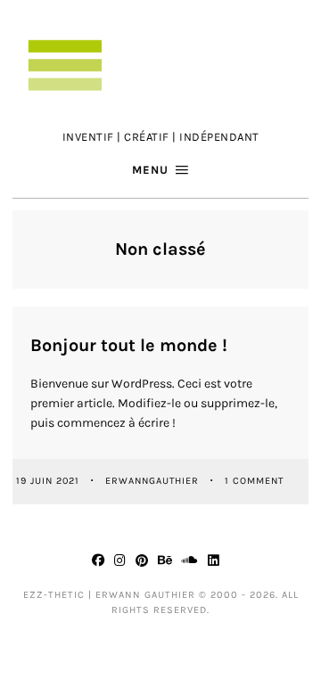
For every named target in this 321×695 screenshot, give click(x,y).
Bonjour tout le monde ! (128, 345)
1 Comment (254, 481)
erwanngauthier (153, 481)
